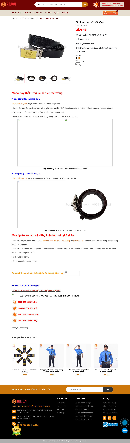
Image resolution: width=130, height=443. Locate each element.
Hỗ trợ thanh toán (109, 406)
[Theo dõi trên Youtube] (105, 418)
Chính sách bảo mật (83, 403)
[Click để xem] (42, 46)
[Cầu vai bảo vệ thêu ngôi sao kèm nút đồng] (24, 356)
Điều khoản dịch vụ (110, 413)
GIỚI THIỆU (27, 13)
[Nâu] (79, 58)
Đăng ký (60, 409)
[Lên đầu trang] (126, 415)
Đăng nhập (61, 406)
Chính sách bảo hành (83, 419)
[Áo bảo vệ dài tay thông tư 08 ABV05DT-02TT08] (106, 356)
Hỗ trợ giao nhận (109, 409)
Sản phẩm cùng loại (24, 337)
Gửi (108, 389)
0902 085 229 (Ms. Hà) (28, 425)
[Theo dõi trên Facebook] (114, 418)
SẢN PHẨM (38, 13)
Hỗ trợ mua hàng (109, 403)
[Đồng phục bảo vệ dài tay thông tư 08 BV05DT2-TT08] (51, 356)
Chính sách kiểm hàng (83, 416)
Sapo (85, 441)
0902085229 (118, 4)
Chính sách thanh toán (84, 413)
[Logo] (8, 3)
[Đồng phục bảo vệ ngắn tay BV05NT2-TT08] (78, 356)
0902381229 (118, 5)
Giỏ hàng (60, 413)
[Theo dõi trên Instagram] (110, 418)
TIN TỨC (48, 13)
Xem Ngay (51, 366)
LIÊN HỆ (65, 13)
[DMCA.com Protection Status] (16, 431)
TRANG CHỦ (16, 13)
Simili (78, 64)
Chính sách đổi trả (82, 409)
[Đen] (76, 58)
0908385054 (107, 5)
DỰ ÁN (56, 13)
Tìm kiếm (61, 403)
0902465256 (106, 4)
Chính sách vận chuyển (84, 406)
